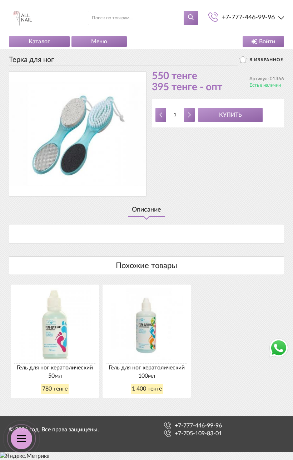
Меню (99, 41)
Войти (267, 41)
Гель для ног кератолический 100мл (147, 371)
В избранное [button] (265, 60)
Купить (230, 115)
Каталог (39, 41)
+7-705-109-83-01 (198, 433)
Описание (146, 210)
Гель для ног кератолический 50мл (55, 371)
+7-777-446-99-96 (198, 425)
